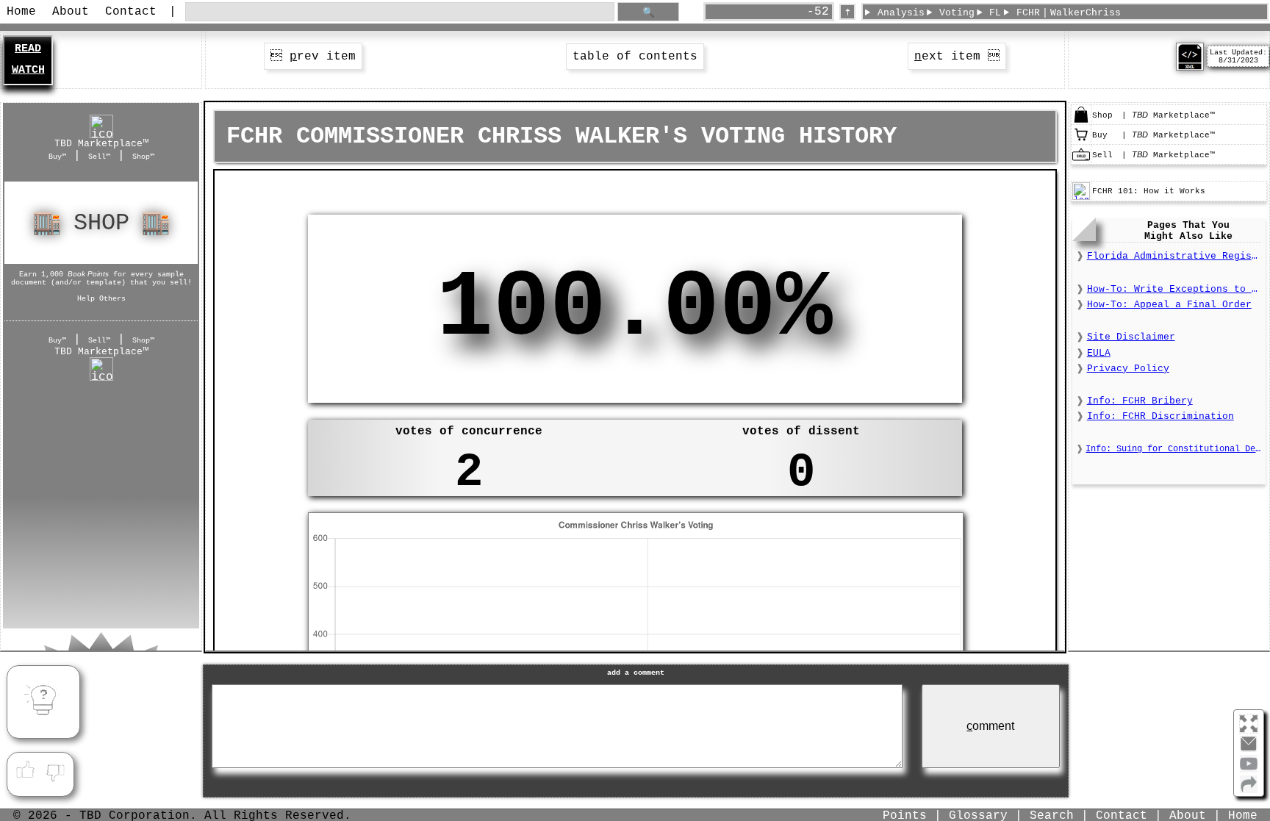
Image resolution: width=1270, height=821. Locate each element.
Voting (957, 12)
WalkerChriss (1085, 12)
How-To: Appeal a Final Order (1169, 304)
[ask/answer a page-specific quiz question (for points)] (43, 701)
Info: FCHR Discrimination (1160, 416)
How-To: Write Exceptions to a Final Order (1174, 289)
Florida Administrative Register (1174, 256)
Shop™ (143, 156)
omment (990, 726)
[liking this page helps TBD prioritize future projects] (25, 770)
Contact (131, 11)
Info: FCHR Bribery (1140, 400)
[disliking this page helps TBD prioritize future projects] (56, 770)
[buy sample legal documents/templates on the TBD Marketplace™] (1081, 141)
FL (995, 12)
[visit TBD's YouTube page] (1249, 769)
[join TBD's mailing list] (1249, 790)
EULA (1099, 353)
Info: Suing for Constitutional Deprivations (1173, 449)
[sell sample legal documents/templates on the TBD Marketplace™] (1081, 161)
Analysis (901, 12)
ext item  (957, 56)
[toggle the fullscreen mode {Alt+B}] (1248, 723)
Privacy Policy (1128, 368)
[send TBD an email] (1249, 749)
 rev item (313, 56)
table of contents (635, 56)
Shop (101, 223)
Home (21, 11)
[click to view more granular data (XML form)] (1190, 67)
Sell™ (99, 156)
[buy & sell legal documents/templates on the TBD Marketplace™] (1081, 121)
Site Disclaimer (1131, 337)
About (70, 11)
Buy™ (57, 156)
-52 (818, 11)
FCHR (1028, 12)
